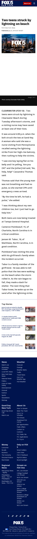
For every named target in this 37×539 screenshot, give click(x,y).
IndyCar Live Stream (21, 485)
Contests (20, 432)
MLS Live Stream (22, 505)
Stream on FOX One (22, 466)
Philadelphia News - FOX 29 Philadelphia (7, 477)
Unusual (4, 390)
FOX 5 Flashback (22, 455)
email (28, 516)
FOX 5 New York (6, 28)
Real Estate (5, 460)
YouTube (20, 516)
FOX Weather (21, 382)
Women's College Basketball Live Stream (22, 496)
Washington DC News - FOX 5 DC (7, 482)
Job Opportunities (22, 424)
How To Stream (22, 408)
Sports (4, 395)
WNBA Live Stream (20, 502)
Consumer (5, 448)
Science (4, 393)
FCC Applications (22, 437)
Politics (4, 381)
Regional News (6, 466)
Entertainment (6, 388)
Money (5, 444)
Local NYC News (7, 372)
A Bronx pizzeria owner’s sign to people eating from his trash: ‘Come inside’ (12, 327)
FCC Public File (22, 434)
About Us (21, 405)
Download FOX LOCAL (22, 421)
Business (5, 452)
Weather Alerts (22, 370)
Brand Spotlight (22, 460)
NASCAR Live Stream (21, 481)
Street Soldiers (22, 450)
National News (7, 378)
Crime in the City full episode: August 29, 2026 (11, 335)
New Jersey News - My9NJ (7, 471)
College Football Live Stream (22, 474)
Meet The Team (22, 411)
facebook (8, 516)
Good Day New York (6, 406)
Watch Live (27, 3)
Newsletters (6, 398)
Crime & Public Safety (6, 384)
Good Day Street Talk (7, 412)
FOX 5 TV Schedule (20, 414)
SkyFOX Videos (22, 457)
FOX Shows (20, 418)
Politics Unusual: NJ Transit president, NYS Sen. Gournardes (12, 345)
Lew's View (20, 452)
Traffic (19, 372)
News (13, 28)
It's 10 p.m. (20, 439)
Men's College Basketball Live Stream (22, 490)
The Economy (6, 455)
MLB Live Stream (22, 477)
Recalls (4, 450)
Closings (19, 367)
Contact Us (20, 429)
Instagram (12, 516)
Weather (21, 362)
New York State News (7, 375)
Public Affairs (21, 427)
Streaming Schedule (5, 368)
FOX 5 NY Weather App (21, 378)
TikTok (16, 516)
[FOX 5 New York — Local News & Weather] (8, 3)
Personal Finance (7, 457)
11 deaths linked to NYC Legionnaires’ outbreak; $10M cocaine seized (11, 318)
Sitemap (4, 400)
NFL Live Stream (22, 471)
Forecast (20, 365)
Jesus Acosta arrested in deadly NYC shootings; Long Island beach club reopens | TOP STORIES (13, 308)
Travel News (21, 375)
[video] (30, 309)
